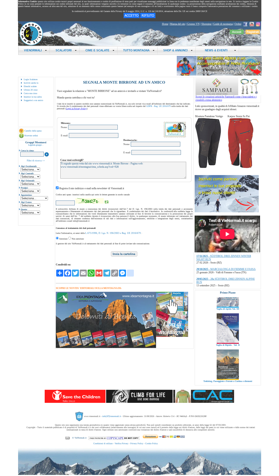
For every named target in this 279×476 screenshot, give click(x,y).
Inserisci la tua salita (33, 97)
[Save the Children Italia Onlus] (75, 401)
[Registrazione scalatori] (253, 33)
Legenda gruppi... (36, 145)
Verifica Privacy (121, 443)
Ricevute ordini (31, 135)
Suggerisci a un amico (33, 100)
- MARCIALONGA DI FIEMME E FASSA (226, 257)
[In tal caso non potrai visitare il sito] (147, 17)
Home (165, 23)
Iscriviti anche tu (31, 83)
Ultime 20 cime (30, 90)
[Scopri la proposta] (227, 211)
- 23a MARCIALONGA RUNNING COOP (225, 280)
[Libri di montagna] (172, 336)
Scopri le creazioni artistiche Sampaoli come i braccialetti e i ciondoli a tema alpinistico (226, 98)
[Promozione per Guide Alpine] (219, 75)
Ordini (238, 23)
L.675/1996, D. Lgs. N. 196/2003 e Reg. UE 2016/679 (113, 233)
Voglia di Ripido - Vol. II (228, 329)
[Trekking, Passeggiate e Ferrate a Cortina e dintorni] (228, 363)
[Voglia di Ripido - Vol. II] (228, 327)
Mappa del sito (177, 23)
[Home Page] (31, 44)
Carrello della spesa (32, 131)
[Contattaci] (67, 438)
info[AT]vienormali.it (111, 416)
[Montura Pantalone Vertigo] (208, 167)
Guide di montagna (223, 23)
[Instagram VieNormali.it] (258, 23)
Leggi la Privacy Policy (76, 108)
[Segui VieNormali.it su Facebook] (245, 23)
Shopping (206, 23)
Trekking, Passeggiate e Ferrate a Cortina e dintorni (227, 365)
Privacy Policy (136, 443)
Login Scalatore (30, 79)
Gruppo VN (193, 23)
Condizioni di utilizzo (103, 443)
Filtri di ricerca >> (36, 160)
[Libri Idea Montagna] (106, 347)
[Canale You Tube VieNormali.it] (252, 23)
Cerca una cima (30, 93)
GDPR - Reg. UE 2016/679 (158, 106)
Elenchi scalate (30, 86)
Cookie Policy (151, 443)
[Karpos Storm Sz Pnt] (241, 167)
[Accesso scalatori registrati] (237, 33)
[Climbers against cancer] (203, 401)
